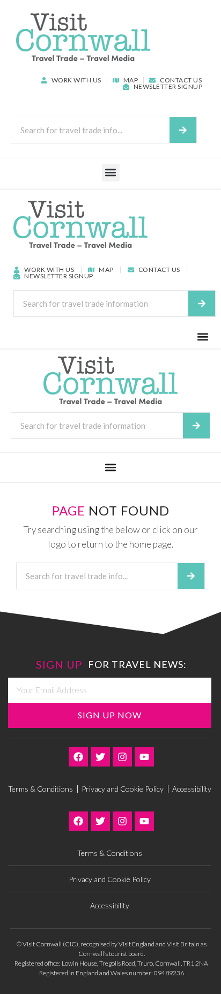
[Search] (183, 130)
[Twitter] (100, 757)
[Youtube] (144, 757)
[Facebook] (78, 757)
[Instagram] (122, 757)
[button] (111, 172)
